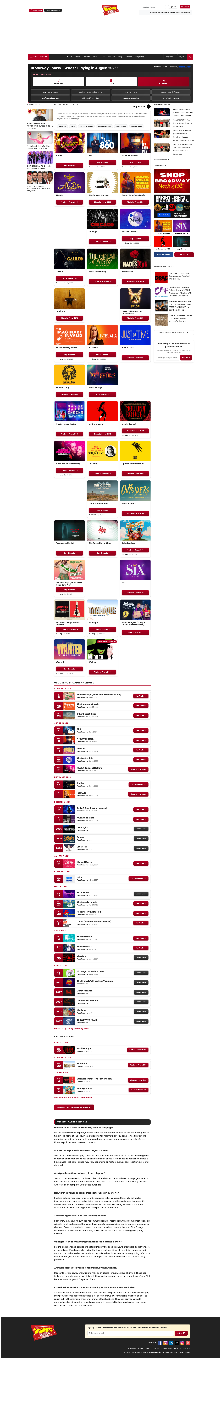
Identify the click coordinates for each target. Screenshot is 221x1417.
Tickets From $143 (135, 431)
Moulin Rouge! (129, 424)
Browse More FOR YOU (172, 332)
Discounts (184, 254)
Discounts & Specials (131, 98)
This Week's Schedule (90, 98)
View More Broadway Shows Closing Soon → (74, 1097)
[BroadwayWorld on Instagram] (165, 1343)
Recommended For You (164, 266)
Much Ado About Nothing (68, 463)
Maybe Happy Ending (66, 424)
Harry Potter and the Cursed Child (132, 312)
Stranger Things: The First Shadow (68, 623)
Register (169, 57)
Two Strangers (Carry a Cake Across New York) (133, 623)
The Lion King (62, 387)
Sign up (186, 357)
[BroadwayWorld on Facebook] (160, 1343)
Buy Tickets (69, 165)
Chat (95, 57)
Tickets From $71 (70, 278)
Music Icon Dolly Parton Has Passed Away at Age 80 (38, 141)
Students (111, 57)
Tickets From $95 (135, 318)
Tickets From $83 (102, 354)
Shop (120, 57)
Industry (87, 57)
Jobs (103, 57)
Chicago (93, 231)
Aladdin (59, 195)
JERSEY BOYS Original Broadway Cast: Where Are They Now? (38, 182)
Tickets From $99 (102, 672)
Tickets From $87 (102, 629)
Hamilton (60, 311)
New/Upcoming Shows (50, 98)
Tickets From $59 (135, 202)
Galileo (59, 271)
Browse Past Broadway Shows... (74, 1107)
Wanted (60, 662)
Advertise (132, 1348)
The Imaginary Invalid (66, 347)
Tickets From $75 (69, 202)
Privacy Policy (184, 1352)
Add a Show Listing (53, 10)
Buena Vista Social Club (133, 195)
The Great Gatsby (97, 271)
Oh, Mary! (93, 463)
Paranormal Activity (66, 543)
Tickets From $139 (135, 281)
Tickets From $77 (135, 632)
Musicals (62, 126)
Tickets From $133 (69, 394)
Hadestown (127, 271)
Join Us (156, 1348)
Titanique (93, 622)
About (140, 1348)
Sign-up (173, 7)
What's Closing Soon (171, 98)
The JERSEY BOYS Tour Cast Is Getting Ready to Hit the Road (182, 123)
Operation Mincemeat (133, 463)
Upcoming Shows (104, 126)
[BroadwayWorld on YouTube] (188, 1343)
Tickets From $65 (69, 434)
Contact (148, 1348)
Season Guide (136, 126)
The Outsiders (129, 503)
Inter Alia (93, 347)
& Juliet (59, 155)
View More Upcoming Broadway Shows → (72, 1029)
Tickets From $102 (102, 202)
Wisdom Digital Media (151, 1352)
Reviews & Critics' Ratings (171, 92)
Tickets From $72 (102, 241)
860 (90, 155)
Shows (78, 57)
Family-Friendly (86, 126)
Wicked (92, 662)
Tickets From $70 (135, 592)
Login (181, 57)
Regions (177, 1348)
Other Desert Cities (98, 503)
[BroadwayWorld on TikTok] (176, 1343)
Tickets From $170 (69, 318)
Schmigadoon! (129, 543)
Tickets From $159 (135, 513)
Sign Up (181, 1333)
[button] (190, 57)
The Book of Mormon (99, 195)
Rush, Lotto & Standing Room (90, 92)
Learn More (141, 829)
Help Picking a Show (50, 92)
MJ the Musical (96, 424)
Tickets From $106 (102, 434)
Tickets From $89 (135, 357)
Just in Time (128, 347)
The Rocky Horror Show (100, 543)
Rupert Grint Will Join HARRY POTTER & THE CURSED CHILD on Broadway (40, 119)
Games (129, 57)
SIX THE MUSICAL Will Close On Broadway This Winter (39, 161)
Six (123, 582)
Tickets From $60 (135, 473)
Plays (73, 126)
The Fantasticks (129, 231)
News (69, 57)
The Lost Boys (95, 387)
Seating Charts (131, 92)
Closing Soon (121, 126)
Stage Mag (139, 57)
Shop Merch (37, 10)
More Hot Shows (163, 254)
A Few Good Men (130, 155)
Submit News (167, 1348)
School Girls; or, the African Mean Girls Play (69, 583)
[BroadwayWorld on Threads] (182, 1343)
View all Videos (160, 159)
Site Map (186, 1348)
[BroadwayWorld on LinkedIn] (171, 1343)
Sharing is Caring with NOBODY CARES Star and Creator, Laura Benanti (183, 112)
